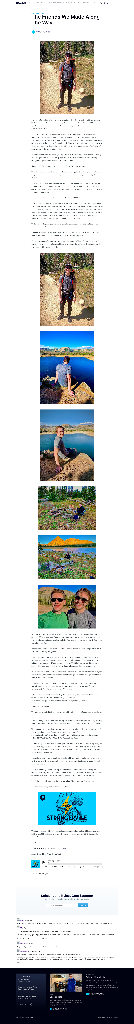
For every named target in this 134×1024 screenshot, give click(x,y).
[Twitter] (107, 3)
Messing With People (73, 3)
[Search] (101, 3)
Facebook (109, 1017)
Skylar (42, 13)
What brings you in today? (27, 996)
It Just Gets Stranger (43, 31)
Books (37, 3)
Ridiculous (35, 13)
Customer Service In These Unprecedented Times (27, 988)
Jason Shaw (62, 848)
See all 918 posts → (25, 1004)
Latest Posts (101, 1017)
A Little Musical (23, 980)
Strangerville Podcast (56, 3)
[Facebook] (104, 3)
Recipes (43, 3)
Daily (30, 3)
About (93, 3)
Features (86, 3)
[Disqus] (67, 940)
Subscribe (114, 3)
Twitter (116, 1017)
